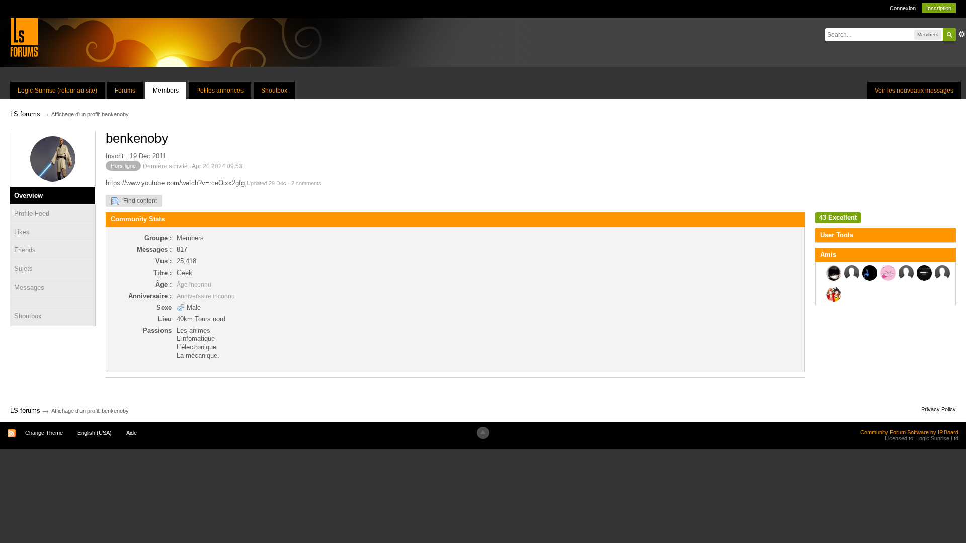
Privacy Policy (938, 409)
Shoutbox (274, 90)
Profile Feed (31, 213)
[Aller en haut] (483, 433)
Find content (138, 200)
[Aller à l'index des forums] (24, 37)
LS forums (25, 410)
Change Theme (44, 433)
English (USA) (94, 433)
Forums (125, 90)
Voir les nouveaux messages (914, 90)
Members (166, 90)
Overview (28, 195)
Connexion (903, 8)
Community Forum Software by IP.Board (909, 432)
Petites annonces (220, 90)
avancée (962, 34)
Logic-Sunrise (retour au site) (57, 90)
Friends (25, 250)
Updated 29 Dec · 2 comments (284, 183)
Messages (29, 287)
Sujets (23, 269)
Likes (22, 232)
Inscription (938, 8)
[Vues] (52, 302)
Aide (131, 433)
